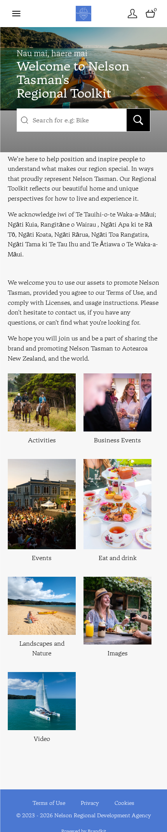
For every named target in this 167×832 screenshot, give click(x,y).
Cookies (124, 802)
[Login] (132, 13)
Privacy (90, 802)
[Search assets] (138, 120)
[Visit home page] (83, 13)
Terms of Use (49, 802)
